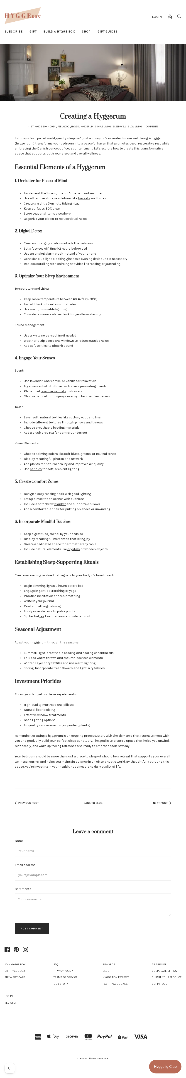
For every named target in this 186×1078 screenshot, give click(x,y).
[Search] (179, 18)
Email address (25, 865)
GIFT (33, 31)
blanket (60, 504)
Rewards (109, 964)
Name (19, 841)
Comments (152, 126)
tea (41, 616)
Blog (106, 970)
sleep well (119, 126)
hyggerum (87, 126)
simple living (103, 126)
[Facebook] (7, 950)
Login (157, 17)
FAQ (56, 964)
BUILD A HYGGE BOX (59, 31)
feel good (63, 126)
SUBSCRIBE (14, 31)
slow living (135, 126)
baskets (84, 198)
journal (54, 534)
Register (11, 1002)
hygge (75, 126)
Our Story (61, 983)
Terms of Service (66, 977)
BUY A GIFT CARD (15, 977)
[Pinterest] (16, 950)
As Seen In (159, 964)
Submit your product (166, 977)
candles (36, 469)
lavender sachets (53, 391)
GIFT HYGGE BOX (15, 970)
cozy (53, 126)
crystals (73, 549)
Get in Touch (160, 983)
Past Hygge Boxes (115, 983)
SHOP (86, 31)
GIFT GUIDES (107, 31)
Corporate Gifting (164, 970)
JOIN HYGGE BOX (15, 964)
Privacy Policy (63, 970)
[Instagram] (25, 950)
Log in (9, 996)
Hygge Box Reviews (116, 977)
